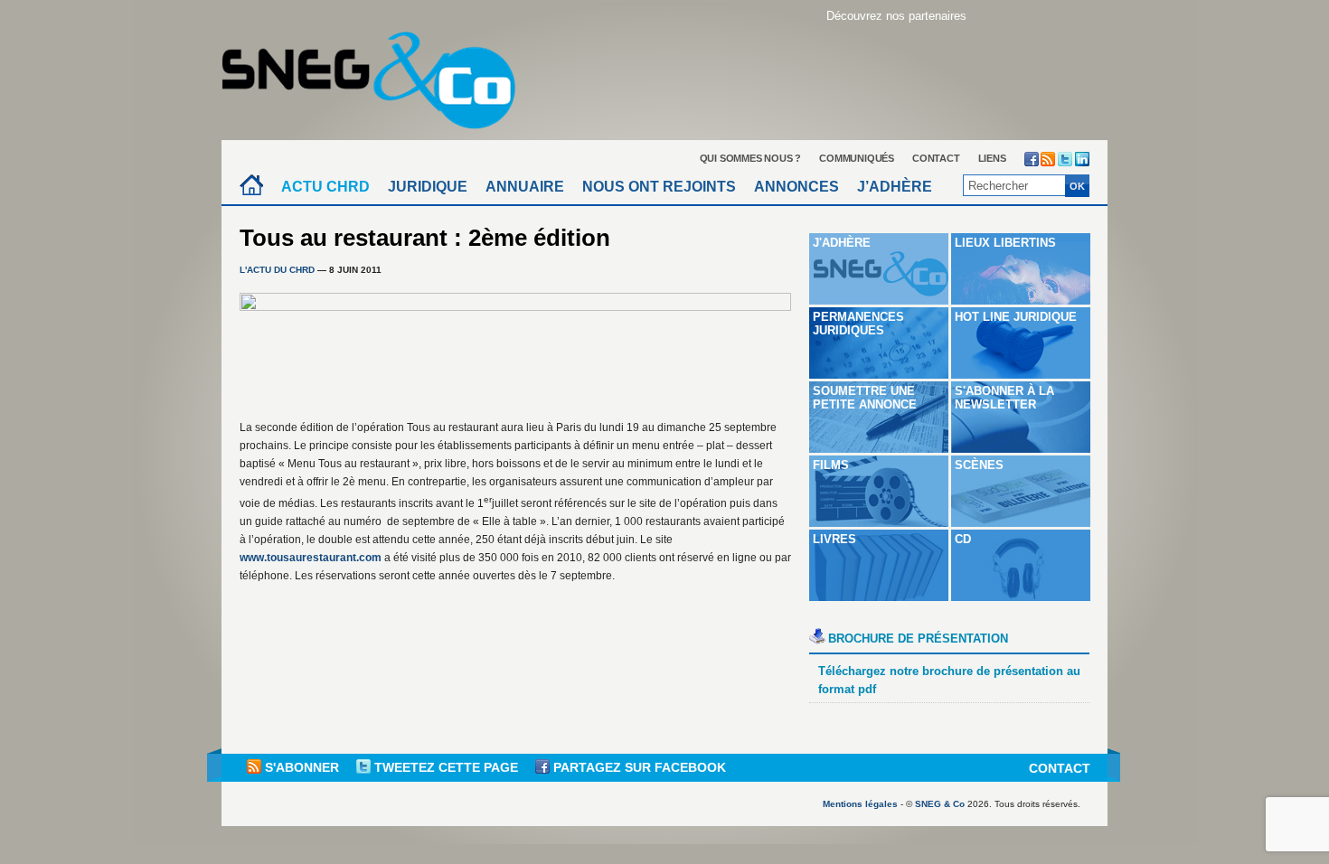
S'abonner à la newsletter (1004, 397)
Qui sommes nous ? (751, 158)
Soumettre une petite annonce (865, 397)
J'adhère (842, 242)
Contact (936, 158)
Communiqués (856, 158)
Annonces (796, 186)
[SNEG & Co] (380, 74)
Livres (834, 539)
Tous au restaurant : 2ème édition (425, 237)
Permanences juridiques (858, 323)
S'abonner (302, 767)
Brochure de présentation (918, 638)
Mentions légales (860, 804)
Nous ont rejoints (659, 186)
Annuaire (524, 186)
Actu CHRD (325, 186)
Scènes (979, 465)
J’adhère (894, 186)
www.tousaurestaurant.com (311, 557)
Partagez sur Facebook (638, 767)
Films (831, 465)
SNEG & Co (940, 804)
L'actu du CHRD (277, 270)
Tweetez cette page (446, 767)
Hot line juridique (1016, 317)
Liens (992, 158)
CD (963, 539)
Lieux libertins (1005, 242)
